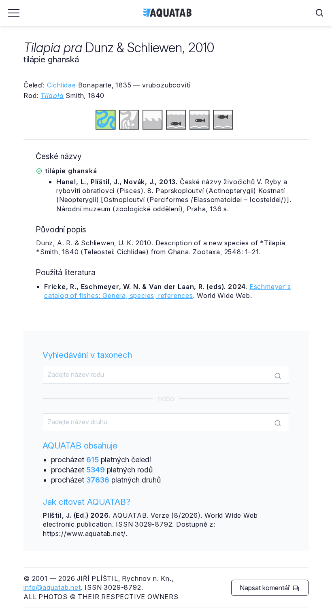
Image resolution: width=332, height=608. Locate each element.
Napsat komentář (266, 588)
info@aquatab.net (52, 587)
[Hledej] (278, 375)
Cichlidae (61, 85)
